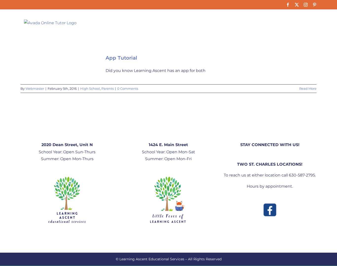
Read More (308, 88)
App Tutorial (121, 58)
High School (90, 88)
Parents (107, 88)
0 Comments (127, 88)
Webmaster (34, 88)
